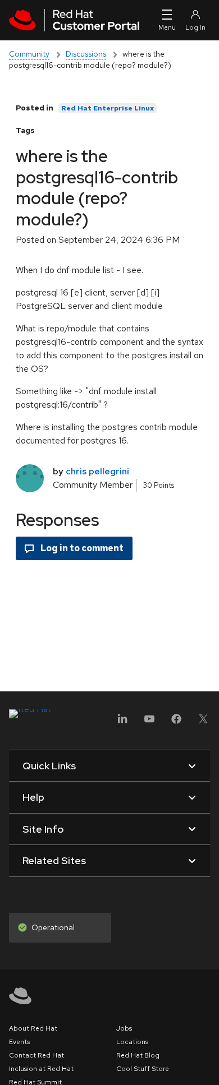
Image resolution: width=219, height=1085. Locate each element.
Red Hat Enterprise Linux (107, 108)
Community (29, 54)
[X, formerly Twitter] (203, 722)
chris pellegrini (97, 471)
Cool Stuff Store (142, 1068)
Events (19, 1041)
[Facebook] (176, 722)
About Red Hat (33, 1028)
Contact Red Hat (36, 1055)
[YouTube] (149, 722)
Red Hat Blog (137, 1055)
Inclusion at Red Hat (41, 1068)
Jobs (124, 1028)
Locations (132, 1041)
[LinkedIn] (122, 722)
